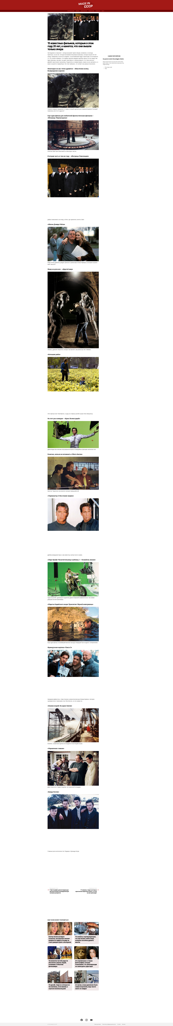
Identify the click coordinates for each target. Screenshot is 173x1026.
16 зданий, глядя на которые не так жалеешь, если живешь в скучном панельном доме (59, 987)
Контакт (123, 1024)
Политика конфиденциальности (109, 1024)
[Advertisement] (73, 208)
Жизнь (77, 11)
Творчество (84, 11)
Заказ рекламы (97, 1024)
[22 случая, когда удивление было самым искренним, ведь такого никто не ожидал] (86, 976)
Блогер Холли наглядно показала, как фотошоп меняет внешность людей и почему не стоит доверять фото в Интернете (60, 939)
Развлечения (71, 11)
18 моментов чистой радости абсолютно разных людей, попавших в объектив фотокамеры (58, 963)
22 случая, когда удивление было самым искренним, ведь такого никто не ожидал (86, 987)
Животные (91, 11)
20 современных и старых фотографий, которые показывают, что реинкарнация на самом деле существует (86, 963)
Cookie (119, 1024)
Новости (98, 11)
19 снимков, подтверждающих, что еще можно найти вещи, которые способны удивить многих (85, 939)
